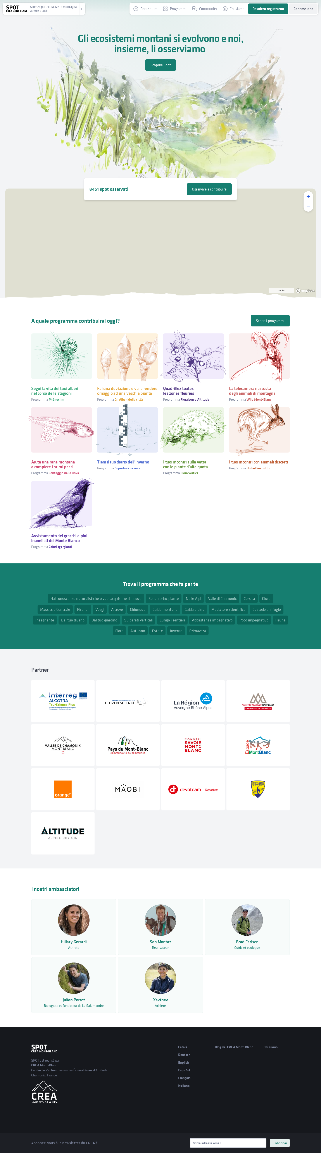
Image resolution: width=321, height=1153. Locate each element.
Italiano (184, 1085)
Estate (157, 630)
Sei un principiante (163, 598)
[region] (160, 243)
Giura (266, 598)
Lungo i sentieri (172, 620)
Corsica (249, 598)
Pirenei (82, 609)
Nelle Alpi (193, 598)
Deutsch (184, 1054)
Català (182, 1047)
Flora (119, 630)
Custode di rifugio (266, 609)
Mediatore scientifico (228, 609)
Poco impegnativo (254, 620)
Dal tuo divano (73, 620)
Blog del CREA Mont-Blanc (234, 1047)
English (183, 1062)
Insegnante (44, 620)
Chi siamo (271, 1047)
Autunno (137, 630)
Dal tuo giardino (104, 620)
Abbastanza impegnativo (212, 620)
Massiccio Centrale (55, 609)
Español (184, 1070)
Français (184, 1078)
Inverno (176, 630)
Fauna (280, 620)
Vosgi (99, 609)
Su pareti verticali (138, 620)
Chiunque (137, 609)
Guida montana (165, 609)
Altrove (117, 609)
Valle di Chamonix (222, 598)
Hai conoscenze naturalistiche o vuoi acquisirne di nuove (96, 598)
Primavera (197, 630)
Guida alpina (194, 609)
